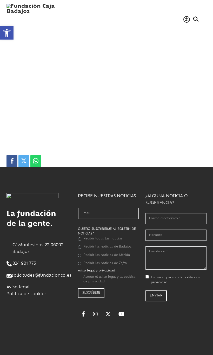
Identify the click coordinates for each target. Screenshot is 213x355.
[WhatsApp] (35, 161)
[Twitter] (23, 161)
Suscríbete (91, 292)
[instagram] (95, 314)
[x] (108, 314)
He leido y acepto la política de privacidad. (175, 280)
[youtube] (121, 314)
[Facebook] (11, 161)
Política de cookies (26, 294)
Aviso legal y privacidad (96, 270)
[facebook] (83, 314)
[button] (7, 33)
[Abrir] (204, 19)
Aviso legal (18, 287)
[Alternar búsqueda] (195, 19)
